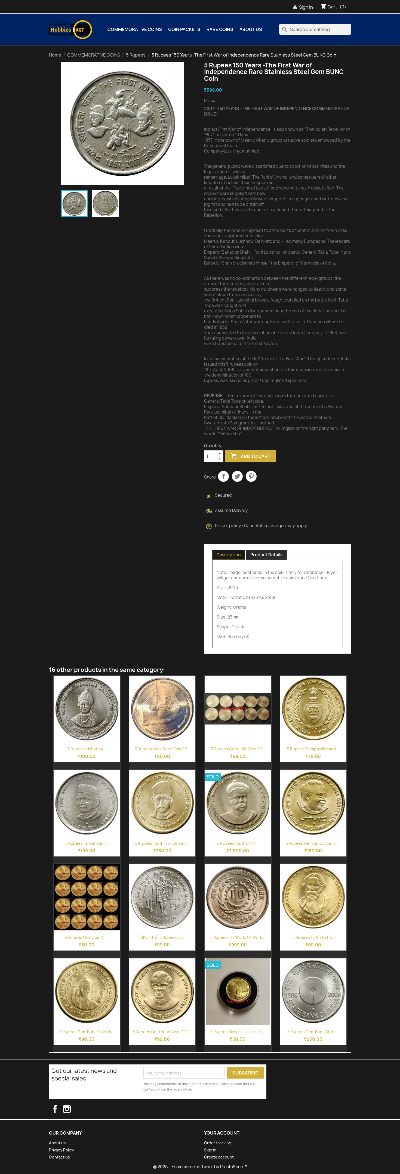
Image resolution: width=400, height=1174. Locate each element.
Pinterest (251, 476)
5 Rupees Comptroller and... (313, 748)
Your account (221, 1133)
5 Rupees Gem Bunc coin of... (313, 843)
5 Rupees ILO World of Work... (237, 937)
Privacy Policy (61, 1150)
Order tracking (217, 1142)
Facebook (60, 1109)
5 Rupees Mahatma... (86, 748)
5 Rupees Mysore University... (237, 1031)
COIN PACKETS (184, 29)
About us (250, 29)
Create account (219, 1157)
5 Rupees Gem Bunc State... (313, 1031)
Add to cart (250, 456)
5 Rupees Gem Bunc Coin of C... (162, 1031)
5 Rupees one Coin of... (87, 937)
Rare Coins (220, 29)
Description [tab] (229, 555)
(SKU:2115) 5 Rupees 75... (162, 937)
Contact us (59, 1157)
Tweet (237, 476)
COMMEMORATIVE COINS (134, 29)
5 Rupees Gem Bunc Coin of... (162, 748)
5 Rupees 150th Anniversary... (162, 843)
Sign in (210, 1150)
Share (223, 476)
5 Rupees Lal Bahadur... (86, 843)
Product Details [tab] (266, 555)
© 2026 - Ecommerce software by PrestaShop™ (200, 1167)
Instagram (72, 1109)
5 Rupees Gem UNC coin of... (238, 748)
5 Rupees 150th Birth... (238, 843)
